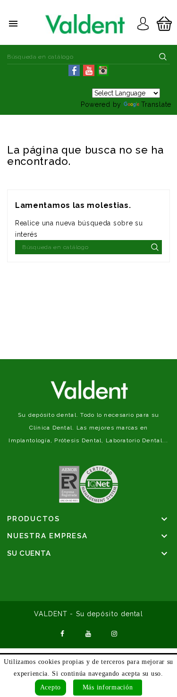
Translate (156, 104)
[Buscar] (163, 57)
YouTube (89, 633)
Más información (108, 687)
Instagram (114, 633)
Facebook (63, 633)
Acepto (50, 687)
